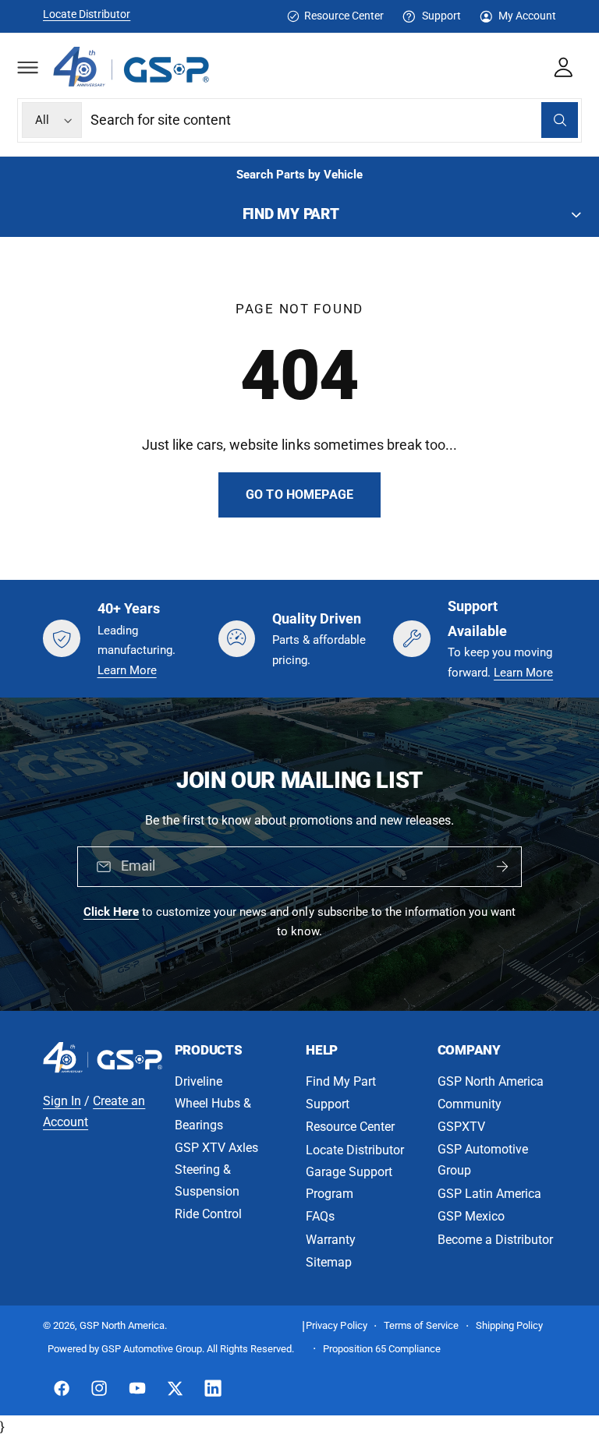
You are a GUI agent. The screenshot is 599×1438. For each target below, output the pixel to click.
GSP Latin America (489, 1193)
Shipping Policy (509, 1325)
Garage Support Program (349, 1182)
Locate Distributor (86, 14)
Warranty (331, 1239)
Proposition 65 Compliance (382, 1349)
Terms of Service (421, 1325)
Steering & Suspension (207, 1180)
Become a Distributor (495, 1239)
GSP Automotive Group (483, 1160)
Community (470, 1104)
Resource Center (344, 15)
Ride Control (208, 1214)
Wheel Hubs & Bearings (213, 1114)
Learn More (127, 670)
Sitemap (329, 1262)
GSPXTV (461, 1126)
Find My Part (341, 1081)
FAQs (320, 1216)
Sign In (62, 1101)
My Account (527, 15)
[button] (27, 67)
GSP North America (491, 1081)
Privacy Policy (336, 1325)
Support (441, 15)
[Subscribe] (502, 866)
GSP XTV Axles (216, 1147)
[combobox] (334, 120)
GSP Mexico (471, 1216)
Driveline (198, 1081)
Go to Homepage (299, 494)
